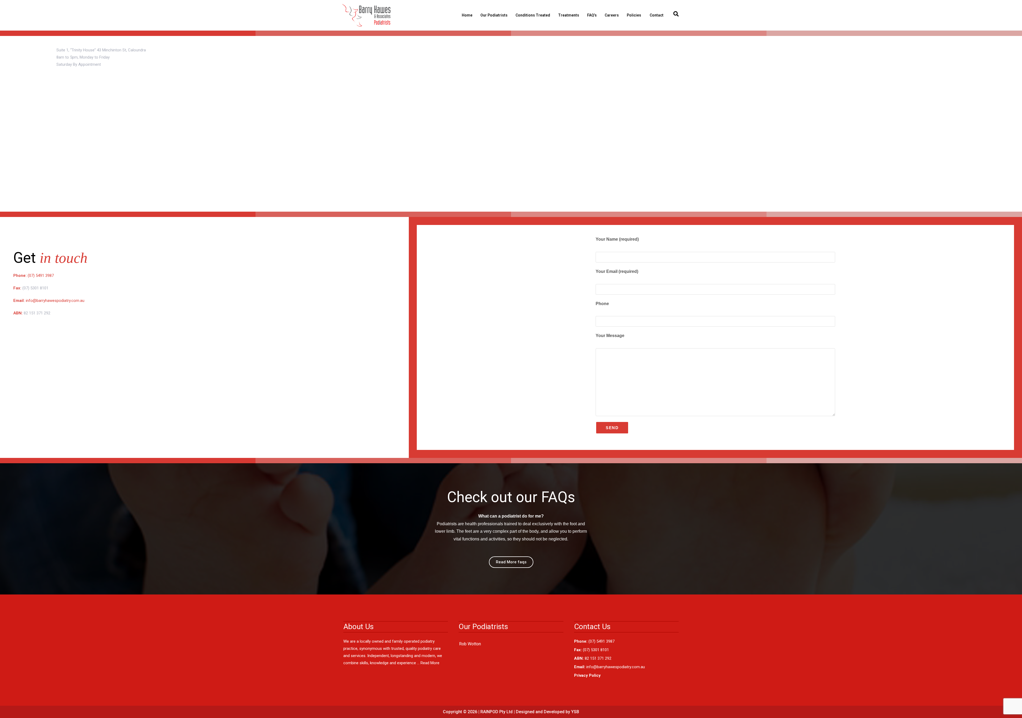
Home (467, 15)
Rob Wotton (470, 643)
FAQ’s (592, 15)
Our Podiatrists (494, 15)
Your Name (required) (617, 239)
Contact (657, 15)
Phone (602, 303)
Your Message (610, 335)
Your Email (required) (617, 271)
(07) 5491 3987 (41, 275)
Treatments (568, 15)
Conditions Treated (533, 15)
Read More (430, 662)
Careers (612, 15)
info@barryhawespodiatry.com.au (55, 300)
